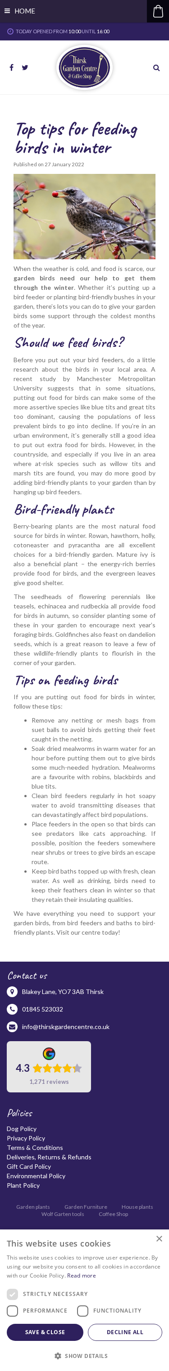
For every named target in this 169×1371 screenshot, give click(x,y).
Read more (81, 1275)
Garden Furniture (85, 1206)
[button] (84, 1355)
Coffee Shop (113, 1214)
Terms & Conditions (35, 1147)
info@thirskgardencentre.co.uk (66, 1026)
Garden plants (33, 1206)
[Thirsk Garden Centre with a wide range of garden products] (84, 67)
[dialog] (84, 1300)
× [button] (158, 1239)
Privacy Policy (26, 1138)
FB (11, 67)
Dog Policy (22, 1128)
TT (24, 67)
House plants (137, 1206)
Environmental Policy (36, 1176)
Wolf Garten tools (62, 1214)
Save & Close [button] (45, 1332)
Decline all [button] (125, 1332)
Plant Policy (23, 1185)
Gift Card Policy (29, 1166)
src (157, 67)
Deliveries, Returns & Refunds (49, 1157)
